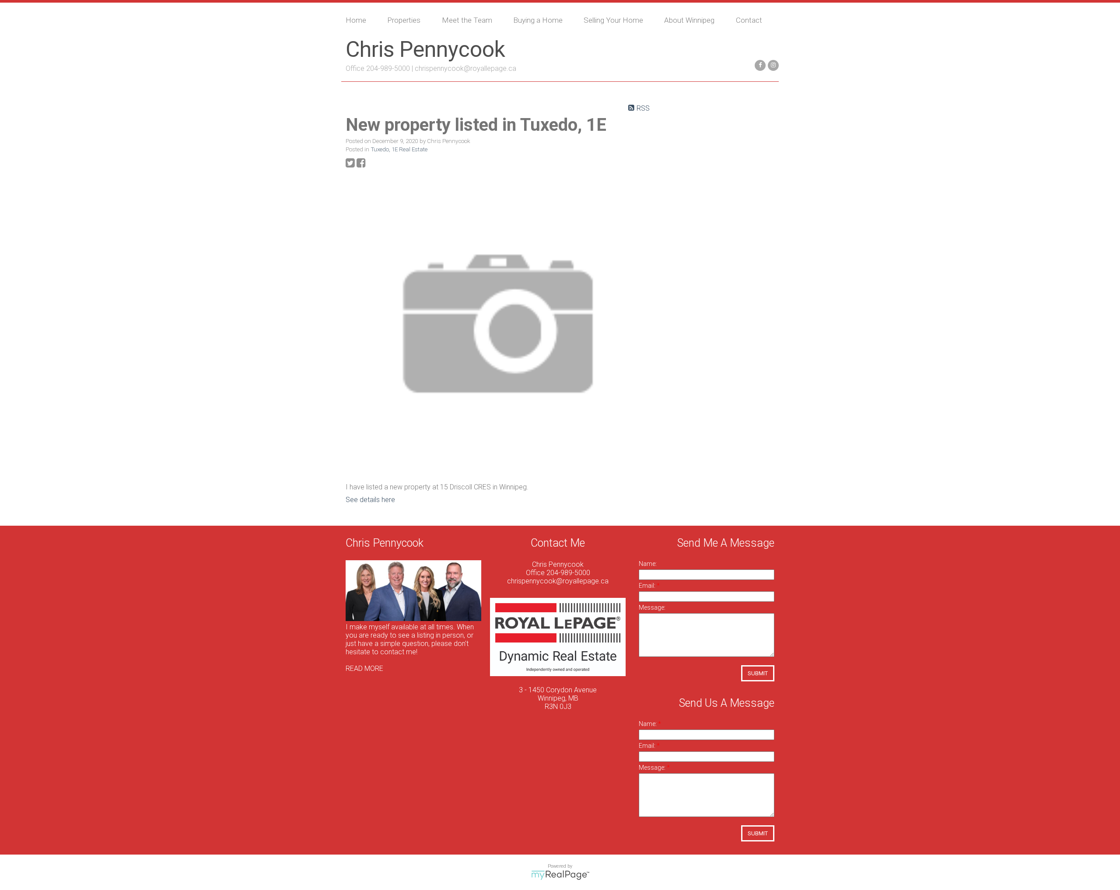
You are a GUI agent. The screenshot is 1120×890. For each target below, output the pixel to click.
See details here (370, 500)
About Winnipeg (689, 20)
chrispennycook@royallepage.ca (465, 68)
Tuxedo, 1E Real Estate (399, 149)
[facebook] (759, 64)
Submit (758, 673)
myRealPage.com (560, 875)
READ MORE (364, 668)
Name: (648, 563)
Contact (749, 20)
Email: (648, 585)
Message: (652, 607)
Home (356, 20)
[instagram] (772, 64)
